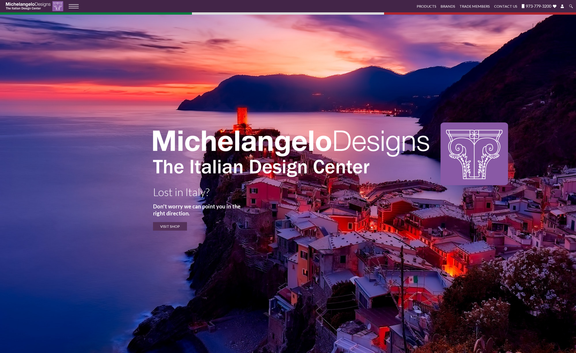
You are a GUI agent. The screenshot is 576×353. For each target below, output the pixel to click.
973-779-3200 (538, 6)
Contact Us (505, 6)
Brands (448, 6)
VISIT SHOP (170, 226)
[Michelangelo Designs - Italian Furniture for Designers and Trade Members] (36, 6)
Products (426, 6)
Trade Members (474, 6)
